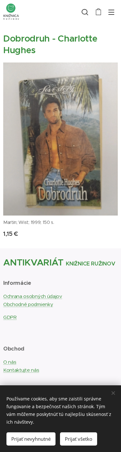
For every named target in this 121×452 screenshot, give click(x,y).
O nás (9, 362)
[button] (85, 12)
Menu (111, 11)
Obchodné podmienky (28, 304)
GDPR (10, 317)
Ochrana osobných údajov (32, 296)
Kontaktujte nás (21, 370)
